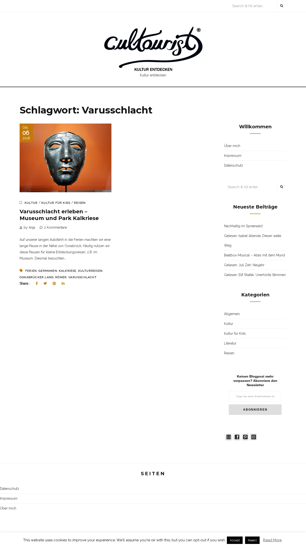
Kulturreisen (90, 270)
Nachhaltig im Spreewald (243, 226)
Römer (61, 277)
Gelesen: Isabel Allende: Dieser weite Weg (252, 240)
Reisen (80, 202)
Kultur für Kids (55, 202)
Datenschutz (233, 165)
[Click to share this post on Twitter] (45, 283)
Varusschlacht (82, 277)
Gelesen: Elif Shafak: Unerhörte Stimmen (255, 275)
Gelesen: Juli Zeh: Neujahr (244, 265)
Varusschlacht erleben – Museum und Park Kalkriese (59, 215)
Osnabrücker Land (37, 277)
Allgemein (232, 314)
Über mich (232, 146)
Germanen (47, 270)
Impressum (232, 156)
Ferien (31, 270)
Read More (272, 540)
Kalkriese (67, 270)
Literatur (230, 343)
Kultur (31, 202)
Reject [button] (252, 540)
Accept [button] (235, 540)
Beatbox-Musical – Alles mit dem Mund (254, 255)
